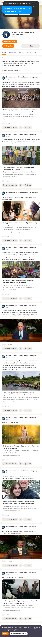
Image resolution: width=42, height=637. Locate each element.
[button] (9, 41)
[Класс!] (3, 123)
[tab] (4, 52)
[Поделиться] (21, 127)
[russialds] (3, 78)
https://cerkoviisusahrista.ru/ (12, 70)
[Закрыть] (30, 8)
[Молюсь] (5, 561)
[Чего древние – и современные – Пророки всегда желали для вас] (21, 217)
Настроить (24, 13)
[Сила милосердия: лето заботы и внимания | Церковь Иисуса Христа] (21, 162)
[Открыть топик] (21, 84)
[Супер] (5, 344)
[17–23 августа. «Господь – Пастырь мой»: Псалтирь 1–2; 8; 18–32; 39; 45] (21, 441)
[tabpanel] (21, 348)
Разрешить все (12, 13)
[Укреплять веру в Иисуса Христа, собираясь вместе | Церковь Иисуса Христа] (21, 276)
